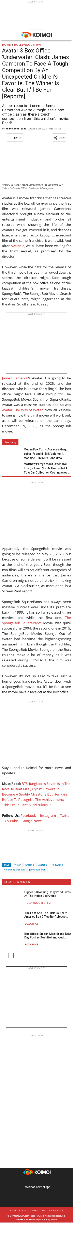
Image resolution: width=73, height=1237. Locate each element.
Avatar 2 (17, 245)
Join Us (17, 137)
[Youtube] (47, 1180)
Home (6, 45)
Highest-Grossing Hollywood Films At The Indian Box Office (47, 893)
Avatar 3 (42, 864)
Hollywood (57, 864)
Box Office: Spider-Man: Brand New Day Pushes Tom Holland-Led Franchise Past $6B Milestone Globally (47, 935)
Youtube (11, 820)
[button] (59, 137)
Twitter (65, 815)
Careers (34, 1210)
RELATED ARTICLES (17, 882)
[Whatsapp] (19, 857)
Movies (19, 1219)
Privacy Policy (55, 1210)
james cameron (37, 869)
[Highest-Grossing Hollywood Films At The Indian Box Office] (12, 897)
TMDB (54, 1219)
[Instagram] (30, 1180)
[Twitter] (12, 857)
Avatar (17, 864)
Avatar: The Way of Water (22, 410)
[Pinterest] (36, 1180)
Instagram (48, 815)
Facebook (28, 815)
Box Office (31, 923)
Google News (31, 820)
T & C (43, 1210)
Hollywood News (27, 45)
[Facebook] (5, 857)
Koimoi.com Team (16, 128)
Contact (23, 1210)
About (13, 1210)
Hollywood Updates (14, 869)
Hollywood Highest (38, 903)
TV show (30, 1219)
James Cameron (15, 378)
